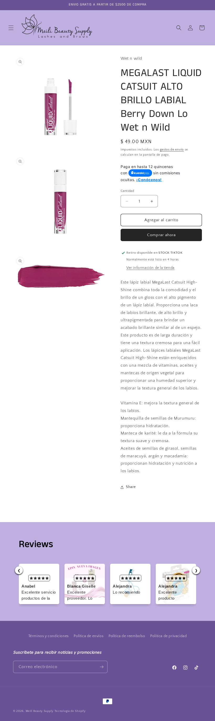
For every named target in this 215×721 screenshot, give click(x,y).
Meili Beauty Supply (39, 711)
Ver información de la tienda (150, 268)
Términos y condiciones (48, 636)
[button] (11, 28)
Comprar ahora (161, 235)
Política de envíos (88, 636)
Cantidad (127, 191)
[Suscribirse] (101, 667)
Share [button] (131, 487)
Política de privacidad (168, 636)
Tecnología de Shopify (70, 711)
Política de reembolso (127, 636)
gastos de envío (172, 149)
